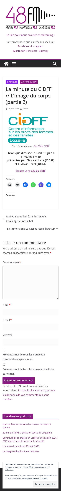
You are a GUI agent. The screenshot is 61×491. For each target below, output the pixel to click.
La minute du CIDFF (28, 82)
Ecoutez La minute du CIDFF (30, 170)
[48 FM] (6, 63)
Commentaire (12, 262)
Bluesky (43, 51)
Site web (8, 335)
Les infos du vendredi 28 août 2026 (21, 446)
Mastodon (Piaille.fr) (25, 51)
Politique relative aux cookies (34, 478)
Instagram (37, 46)
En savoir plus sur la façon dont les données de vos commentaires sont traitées (29, 395)
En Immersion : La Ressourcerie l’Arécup (31, 228)
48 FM (25, 108)
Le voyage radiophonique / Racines (21, 451)
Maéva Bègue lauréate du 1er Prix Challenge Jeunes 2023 (26, 219)
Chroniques (12, 82)
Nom (6, 305)
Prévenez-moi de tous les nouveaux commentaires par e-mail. (24, 357)
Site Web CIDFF (41, 146)
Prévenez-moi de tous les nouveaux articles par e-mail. (28, 371)
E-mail (7, 320)
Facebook (23, 46)
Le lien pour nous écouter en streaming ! (30, 35)
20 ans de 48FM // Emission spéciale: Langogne (27, 432)
